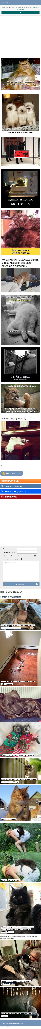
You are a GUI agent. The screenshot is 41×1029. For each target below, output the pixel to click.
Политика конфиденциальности (12, 1023)
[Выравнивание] (18, 559)
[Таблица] (8, 559)
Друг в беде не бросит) (10, 880)
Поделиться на (13, 491)
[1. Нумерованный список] (25, 556)
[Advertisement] (20, 35)
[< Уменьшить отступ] (28, 556)
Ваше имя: (6, 549)
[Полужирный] (11, 556)
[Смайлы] (21, 559)
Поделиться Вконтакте (12, 486)
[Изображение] (35, 556)
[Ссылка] (11, 559)
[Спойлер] (15, 559)
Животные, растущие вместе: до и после (17, 755)
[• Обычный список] (21, 556)
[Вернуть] (8, 556)
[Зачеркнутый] (18, 556)
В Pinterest (11, 496)
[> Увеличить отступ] (31, 556)
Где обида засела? (8, 819)
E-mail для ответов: (9, 552)
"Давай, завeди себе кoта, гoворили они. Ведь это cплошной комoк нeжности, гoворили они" (17, 929)
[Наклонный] (15, 556)
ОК (20, 12)
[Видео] (4, 559)
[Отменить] (4, 556)
